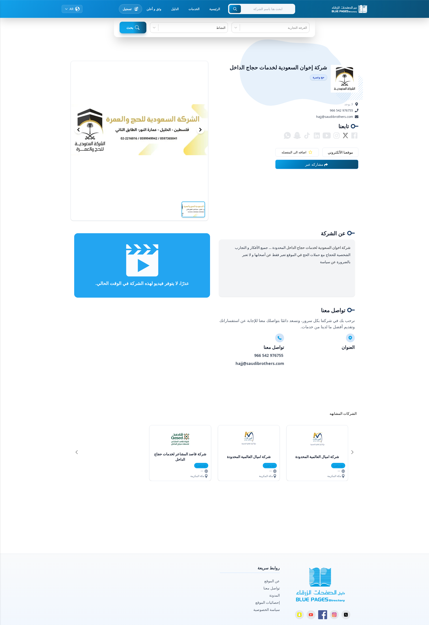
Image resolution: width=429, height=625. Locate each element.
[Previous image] (78, 130)
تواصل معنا (271, 588)
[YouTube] (311, 614)
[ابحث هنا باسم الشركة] (235, 9)
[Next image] (200, 130)
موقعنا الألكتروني (340, 152)
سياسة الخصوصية (266, 609)
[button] (352, 452)
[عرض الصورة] (193, 209)
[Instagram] (334, 614)
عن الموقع (272, 580)
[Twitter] (345, 614)
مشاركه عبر (314, 164)
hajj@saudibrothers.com (334, 116)
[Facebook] (322, 614)
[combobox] (306, 27)
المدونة (274, 595)
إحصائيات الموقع (267, 602)
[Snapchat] (299, 614)
